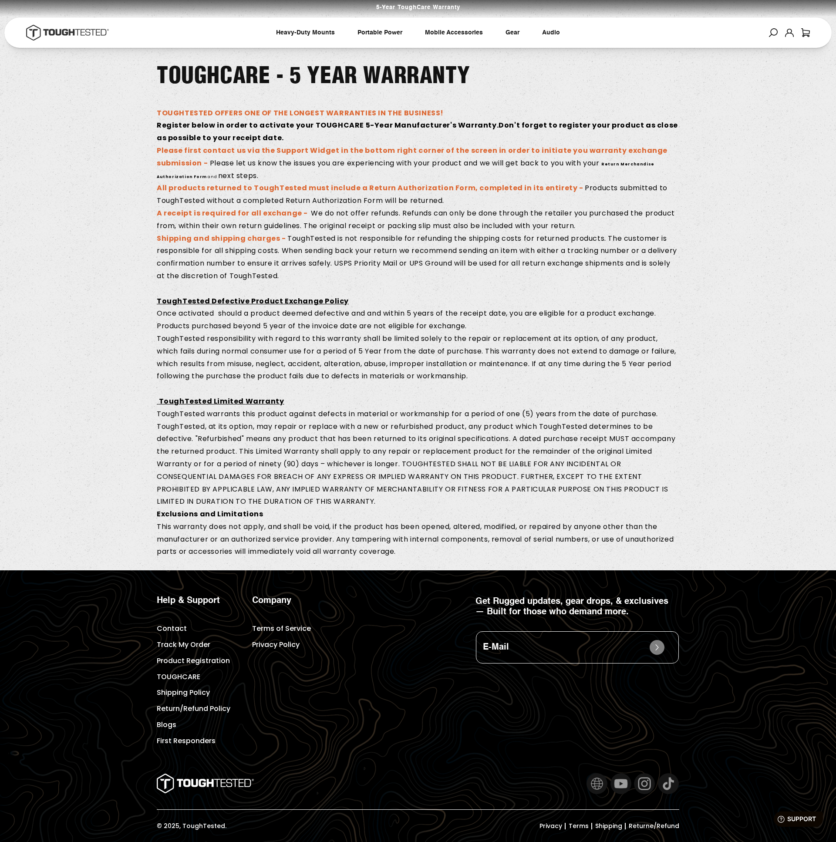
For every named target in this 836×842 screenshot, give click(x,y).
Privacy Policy (276, 645)
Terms (579, 826)
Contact (172, 628)
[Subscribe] (657, 647)
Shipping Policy (183, 692)
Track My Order (183, 645)
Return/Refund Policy (193, 709)
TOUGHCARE (178, 677)
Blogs (166, 725)
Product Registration (193, 661)
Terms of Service (281, 628)
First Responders (186, 741)
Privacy (550, 826)
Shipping (608, 826)
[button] (773, 32)
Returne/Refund (654, 826)
